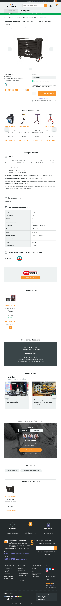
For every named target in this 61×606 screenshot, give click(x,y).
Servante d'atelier (12, 470)
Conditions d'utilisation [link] (47, 603)
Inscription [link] (20, 577)
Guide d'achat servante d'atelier (31, 470)
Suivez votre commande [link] (23, 573)
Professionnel (36, 431)
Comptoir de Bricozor (43, 597)
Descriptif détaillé (12, 28)
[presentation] (7, 129)
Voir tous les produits (30, 277)
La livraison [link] (20, 568)
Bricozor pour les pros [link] (8, 576)
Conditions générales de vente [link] (37, 570)
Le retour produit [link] (21, 570)
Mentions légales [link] (35, 576)
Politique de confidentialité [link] (35, 603)
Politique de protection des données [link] (37, 573)
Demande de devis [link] (22, 578)
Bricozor (12, 5)
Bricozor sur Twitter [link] (50, 569)
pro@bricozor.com (22, 559)
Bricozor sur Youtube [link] (53, 569)
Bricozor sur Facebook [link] (47, 569)
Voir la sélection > (48, 14)
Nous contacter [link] (7, 573)
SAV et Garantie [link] (21, 572)
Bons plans (25, 11)
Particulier (24, 431)
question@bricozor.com (30, 450)
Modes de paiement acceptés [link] (8, 570)
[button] (29, 144)
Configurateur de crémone (21, 581)
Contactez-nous (13, 540)
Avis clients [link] (34, 568)
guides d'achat (41, 599)
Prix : (23, 89)
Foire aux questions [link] (22, 575)
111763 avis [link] (51, 585)
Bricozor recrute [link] (7, 574)
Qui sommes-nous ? (8, 568)
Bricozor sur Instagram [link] (47, 571)
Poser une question (32, 28)
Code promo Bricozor (8, 578)
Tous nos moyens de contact (30, 453)
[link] (56, 6)
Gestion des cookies (36, 578)
